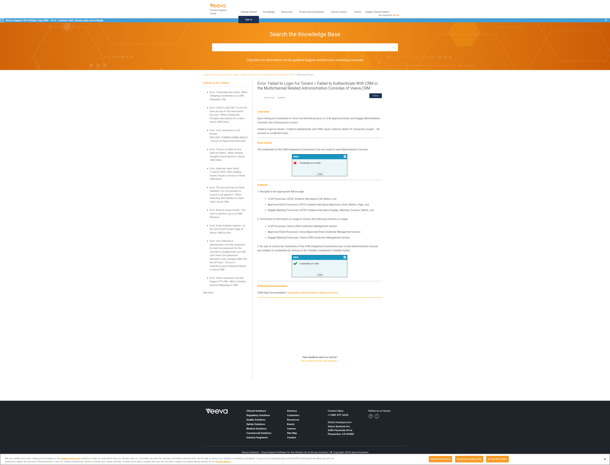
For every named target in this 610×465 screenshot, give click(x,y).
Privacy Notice (222, 461)
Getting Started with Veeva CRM (279, 75)
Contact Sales (335, 410)
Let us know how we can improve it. (320, 360)
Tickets (357, 11)
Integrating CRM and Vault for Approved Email (312, 292)
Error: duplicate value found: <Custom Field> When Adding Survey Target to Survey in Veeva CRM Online (227, 174)
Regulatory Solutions (258, 415)
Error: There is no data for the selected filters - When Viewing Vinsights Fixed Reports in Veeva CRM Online (227, 155)
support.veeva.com (71, 458)
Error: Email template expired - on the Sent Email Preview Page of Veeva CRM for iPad (227, 229)
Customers (293, 415)
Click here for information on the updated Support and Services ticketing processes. (305, 60)
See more (208, 292)
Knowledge (269, 11)
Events (291, 424)
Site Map (292, 433)
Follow (376, 95)
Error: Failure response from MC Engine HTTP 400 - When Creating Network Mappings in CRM (227, 282)
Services (292, 410)
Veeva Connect (339, 11)
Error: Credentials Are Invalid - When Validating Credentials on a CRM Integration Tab (228, 96)
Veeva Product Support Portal (216, 75)
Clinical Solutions (256, 410)
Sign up (396, 15)
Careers (291, 428)
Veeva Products (240, 75)
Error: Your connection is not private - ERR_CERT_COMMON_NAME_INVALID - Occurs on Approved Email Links (229, 136)
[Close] (604, 459)
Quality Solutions (255, 419)
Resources (293, 419)
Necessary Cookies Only (469, 459)
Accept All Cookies (497, 459)
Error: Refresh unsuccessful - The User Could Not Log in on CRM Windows (227, 214)
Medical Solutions (256, 428)
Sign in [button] (248, 19)
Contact (291, 437)
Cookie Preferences (440, 459)
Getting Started (249, 11)
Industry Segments (257, 437)
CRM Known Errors (304, 75)
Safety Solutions (255, 424)
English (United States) (377, 12)
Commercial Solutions (258, 433)
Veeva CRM (256, 75)
